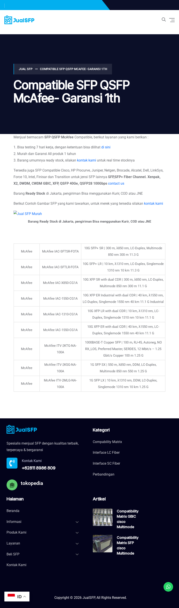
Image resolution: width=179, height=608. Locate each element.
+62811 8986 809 (38, 468)
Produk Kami (16, 532)
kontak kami (86, 160)
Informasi (14, 522)
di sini (105, 147)
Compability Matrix (107, 442)
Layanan (13, 543)
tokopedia (32, 483)
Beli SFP (13, 554)
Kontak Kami (16, 565)
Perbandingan (103, 474)
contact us (116, 183)
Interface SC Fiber (106, 463)
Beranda (13, 511)
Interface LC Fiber (106, 452)
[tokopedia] (12, 484)
